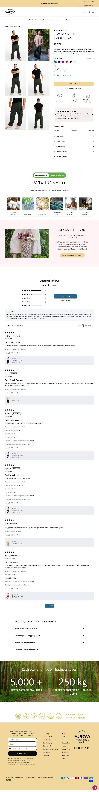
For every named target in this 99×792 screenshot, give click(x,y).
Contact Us (87, 1)
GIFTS (50, 20)
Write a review (65, 296)
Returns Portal (65, 749)
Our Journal (46, 752)
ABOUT (67, 20)
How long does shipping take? (27, 635)
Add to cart (74, 84)
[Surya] (10, 12)
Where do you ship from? (25, 642)
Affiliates (64, 740)
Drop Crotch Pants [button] (17, 360)
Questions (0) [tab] (19, 326)
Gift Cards (64, 737)
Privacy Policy (65, 755)
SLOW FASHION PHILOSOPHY (72, 255)
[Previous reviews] (55, 114)
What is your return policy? (26, 628)
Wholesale (64, 752)
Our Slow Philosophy (49, 737)
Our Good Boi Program (50, 749)
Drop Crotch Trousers (15, 26)
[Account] (84, 12)
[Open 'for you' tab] (94, 787)
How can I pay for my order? (27, 649)
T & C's (63, 758)
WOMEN (32, 20)
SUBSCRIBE (22, 753)
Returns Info (65, 746)
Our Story (80, 1)
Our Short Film (47, 746)
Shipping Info (65, 743)
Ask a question (65, 300)
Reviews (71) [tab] (9, 326)
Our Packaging (47, 743)
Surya (11, 780)
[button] (58, 30)
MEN (42, 20)
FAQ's (92, 1)
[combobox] (11, 748)
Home (6, 26)
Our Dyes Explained (49, 740)
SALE (58, 20)
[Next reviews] (92, 114)
